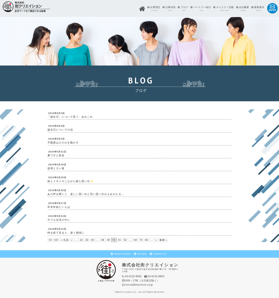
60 (135, 240)
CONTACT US (159, 254)
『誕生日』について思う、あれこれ (70, 116)
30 (92, 240)
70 (141, 240)
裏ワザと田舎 (56, 155)
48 (102, 240)
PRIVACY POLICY (122, 254)
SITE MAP (142, 254)
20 (86, 240)
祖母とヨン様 (56, 168)
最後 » (163, 240)
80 (146, 240)
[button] (142, 8)
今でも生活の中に (58, 219)
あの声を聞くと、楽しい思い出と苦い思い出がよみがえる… (85, 194)
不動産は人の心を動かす (63, 142)
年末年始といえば (58, 207)
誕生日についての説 (60, 129)
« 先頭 (64, 240)
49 (108, 240)
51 (119, 240)
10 (81, 240)
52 (125, 240)
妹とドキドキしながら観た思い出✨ (70, 181)
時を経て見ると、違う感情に (65, 232)
